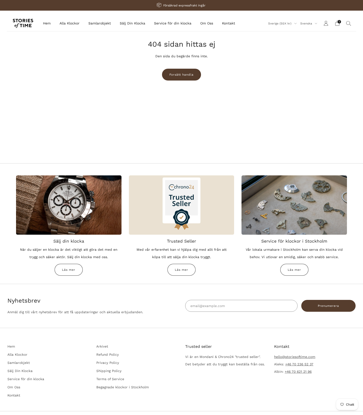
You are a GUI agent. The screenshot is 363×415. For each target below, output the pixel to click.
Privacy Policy (107, 363)
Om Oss (206, 23)
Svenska (306, 23)
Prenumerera (328, 306)
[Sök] (348, 23)
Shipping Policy (108, 371)
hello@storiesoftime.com (294, 357)
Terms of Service (110, 379)
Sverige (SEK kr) (280, 23)
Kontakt (228, 23)
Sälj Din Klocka (132, 23)
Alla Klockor (70, 23)
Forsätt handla (181, 74)
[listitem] (181, 5)
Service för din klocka (172, 23)
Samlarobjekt (99, 23)
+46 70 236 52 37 (299, 364)
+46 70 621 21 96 (298, 372)
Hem (47, 23)
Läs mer (68, 269)
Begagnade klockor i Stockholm (122, 387)
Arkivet (102, 346)
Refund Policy (107, 354)
